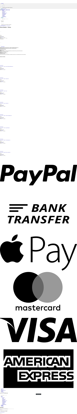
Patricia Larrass (4, 401)
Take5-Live (3, 403)
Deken (3, 398)
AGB (1, 389)
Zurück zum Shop (4, 8)
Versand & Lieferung (3, 390)
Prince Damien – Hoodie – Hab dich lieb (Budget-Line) (6, 115)
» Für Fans (3, 397)
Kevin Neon (3, 399)
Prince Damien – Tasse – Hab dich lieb (4, 103)
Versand (2, 81)
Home (2, 8)
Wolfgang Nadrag (4, 404)
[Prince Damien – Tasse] (2, 31)
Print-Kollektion (4, 402)
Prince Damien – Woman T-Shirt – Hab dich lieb (5, 152)
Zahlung (2, 391)
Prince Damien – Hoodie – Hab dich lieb (4, 78)
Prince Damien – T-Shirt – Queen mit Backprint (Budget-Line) (6, 66)
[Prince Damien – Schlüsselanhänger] (2, 34)
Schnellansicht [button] (1, 65)
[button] (2, 3)
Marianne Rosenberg (4, 400)
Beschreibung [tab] (2, 46)
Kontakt (2, 405)
